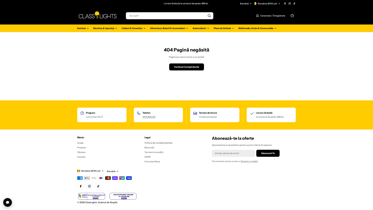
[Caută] (209, 16)
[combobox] (169, 15)
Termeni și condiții (249, 161)
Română (244, 3)
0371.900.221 (148, 117)
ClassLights (91, 202)
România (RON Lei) (267, 3)
